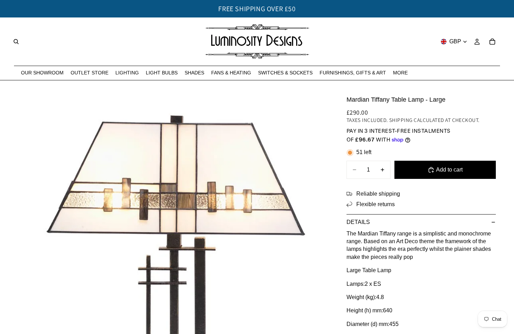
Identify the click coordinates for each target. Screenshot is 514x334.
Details (358, 222)
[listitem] (400, 73)
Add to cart (449, 170)
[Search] (16, 41)
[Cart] (492, 41)
